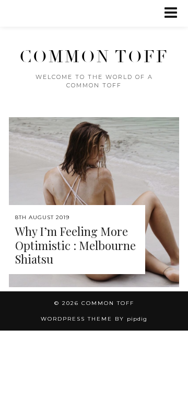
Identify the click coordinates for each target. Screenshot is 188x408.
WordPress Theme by (94, 318)
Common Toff (94, 57)
